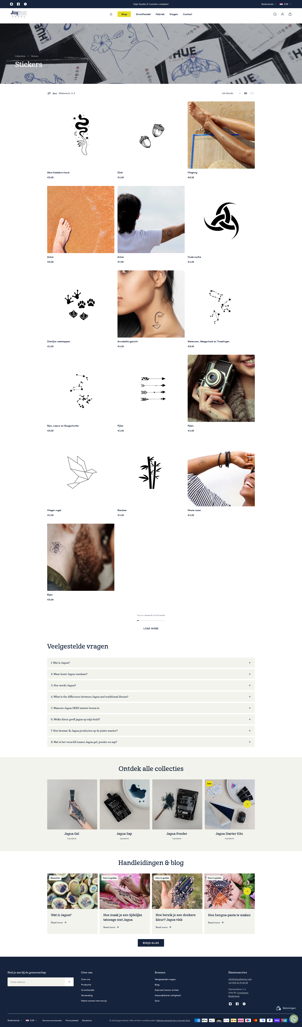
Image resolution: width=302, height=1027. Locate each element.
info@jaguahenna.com (240, 979)
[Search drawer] (275, 14)
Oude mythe (194, 256)
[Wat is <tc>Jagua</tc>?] (72, 903)
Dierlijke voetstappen (58, 341)
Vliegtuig (192, 172)
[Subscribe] (69, 981)
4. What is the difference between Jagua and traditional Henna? (89, 696)
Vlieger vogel (54, 510)
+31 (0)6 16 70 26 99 (238, 982)
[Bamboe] (151, 472)
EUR (32, 1020)
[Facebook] (18, 4)
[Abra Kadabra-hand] (80, 135)
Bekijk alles (151, 943)
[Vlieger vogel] (80, 472)
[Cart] (290, 14)
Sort (64, 93)
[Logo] (18, 14)
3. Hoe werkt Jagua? (63, 685)
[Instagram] (11, 4)
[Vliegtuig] (221, 135)
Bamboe (121, 510)
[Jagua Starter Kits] (230, 811)
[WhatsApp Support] (293, 1018)
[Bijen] (80, 557)
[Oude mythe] (221, 219)
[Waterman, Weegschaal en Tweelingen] (221, 304)
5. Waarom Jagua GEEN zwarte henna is (75, 708)
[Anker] (80, 219)
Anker (50, 256)
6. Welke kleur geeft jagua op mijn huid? (75, 719)
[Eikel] (151, 135)
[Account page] (282, 14)
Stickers (34, 56)
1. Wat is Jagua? (60, 662)
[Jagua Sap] (125, 811)
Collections (20, 56)
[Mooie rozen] (221, 472)
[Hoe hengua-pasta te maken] (229, 903)
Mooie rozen (194, 510)
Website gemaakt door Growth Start (173, 1020)
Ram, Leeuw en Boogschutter (63, 425)
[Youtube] (25, 4)
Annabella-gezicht (127, 341)
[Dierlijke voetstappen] (80, 304)
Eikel (120, 172)
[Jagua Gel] (72, 811)
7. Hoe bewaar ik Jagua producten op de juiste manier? (84, 730)
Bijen (50, 594)
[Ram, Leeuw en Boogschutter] (80, 388)
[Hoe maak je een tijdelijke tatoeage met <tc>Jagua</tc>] (125, 903)
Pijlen (120, 425)
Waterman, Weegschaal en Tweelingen (208, 341)
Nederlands (14, 1020)
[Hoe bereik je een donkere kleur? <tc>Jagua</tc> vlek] (177, 903)
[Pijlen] (151, 388)
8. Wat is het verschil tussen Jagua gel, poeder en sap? (84, 742)
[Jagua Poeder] (177, 811)
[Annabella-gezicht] (151, 304)
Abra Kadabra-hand (58, 172)
